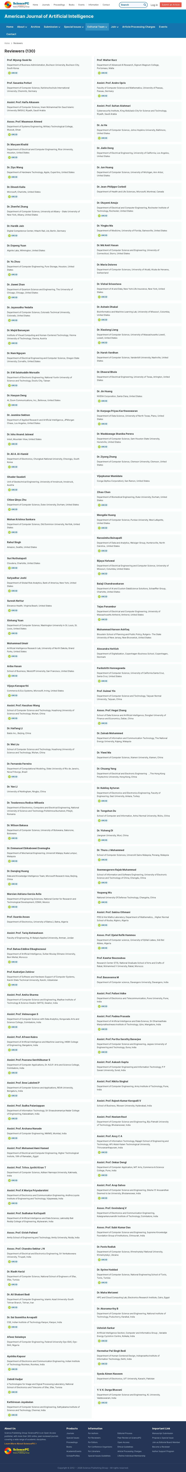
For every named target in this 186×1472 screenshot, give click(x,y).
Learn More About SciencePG (19, 1443)
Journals (46, 5)
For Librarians (94, 1451)
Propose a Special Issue (162, 1438)
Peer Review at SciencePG (129, 1438)
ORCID (14, 73)
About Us (10, 1428)
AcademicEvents (73, 1451)
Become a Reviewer (161, 1447)
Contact (106, 5)
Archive (35, 26)
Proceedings (59, 5)
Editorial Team (96, 26)
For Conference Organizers (100, 1447)
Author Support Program (163, 1451)
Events (81, 5)
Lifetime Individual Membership (131, 1456)
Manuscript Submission (162, 1433)
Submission (51, 26)
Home (35, 5)
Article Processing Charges (138, 26)
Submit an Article (171, 4)
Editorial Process (125, 1433)
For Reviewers (94, 1438)
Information (94, 5)
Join (114, 26)
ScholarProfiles (73, 1456)
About (21, 26)
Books (71, 5)
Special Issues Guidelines (99, 1456)
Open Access (123, 1442)
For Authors (93, 1433)
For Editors (92, 1442)
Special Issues (73, 26)
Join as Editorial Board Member (166, 1442)
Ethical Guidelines (125, 1447)
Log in (154, 5)
